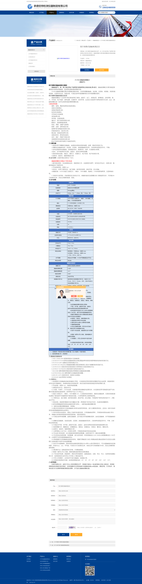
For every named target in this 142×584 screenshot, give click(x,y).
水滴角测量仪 (31, 66)
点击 (43, 50)
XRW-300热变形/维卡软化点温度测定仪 (45, 565)
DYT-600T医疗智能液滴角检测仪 (61, 545)
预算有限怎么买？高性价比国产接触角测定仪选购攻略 (36, 101)
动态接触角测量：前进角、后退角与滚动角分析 (36, 92)
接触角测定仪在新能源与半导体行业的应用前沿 (36, 86)
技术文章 (71, 12)
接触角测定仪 (31, 49)
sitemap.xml (32, 582)
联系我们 (91, 12)
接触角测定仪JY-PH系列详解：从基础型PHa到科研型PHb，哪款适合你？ (36, 104)
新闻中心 (55, 556)
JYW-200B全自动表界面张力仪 (45, 570)
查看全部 (36, 71)
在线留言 (81, 12)
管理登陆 (97, 580)
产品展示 (89, 40)
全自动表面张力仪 (44, 561)
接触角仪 (30, 63)
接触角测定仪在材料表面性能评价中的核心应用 (36, 98)
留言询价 (101, 70)
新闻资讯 (61, 12)
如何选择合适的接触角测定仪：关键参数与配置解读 (36, 95)
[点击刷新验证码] (72, 527)
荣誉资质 (29, 561)
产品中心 (51, 12)
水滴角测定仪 (31, 57)
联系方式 (69, 559)
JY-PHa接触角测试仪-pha (45, 559)
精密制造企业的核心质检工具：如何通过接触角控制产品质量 (36, 107)
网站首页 (31, 12)
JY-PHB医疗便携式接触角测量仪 (61, 542)
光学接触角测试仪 (32, 60)
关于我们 (41, 12)
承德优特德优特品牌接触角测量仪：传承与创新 (36, 89)
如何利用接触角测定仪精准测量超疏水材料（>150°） (36, 110)
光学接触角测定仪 (32, 53)
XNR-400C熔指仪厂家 (45, 568)
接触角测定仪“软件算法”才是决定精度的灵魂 (36, 113)
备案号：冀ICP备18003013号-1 (77, 580)
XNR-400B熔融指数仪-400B (45, 563)
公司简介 (29, 559)
